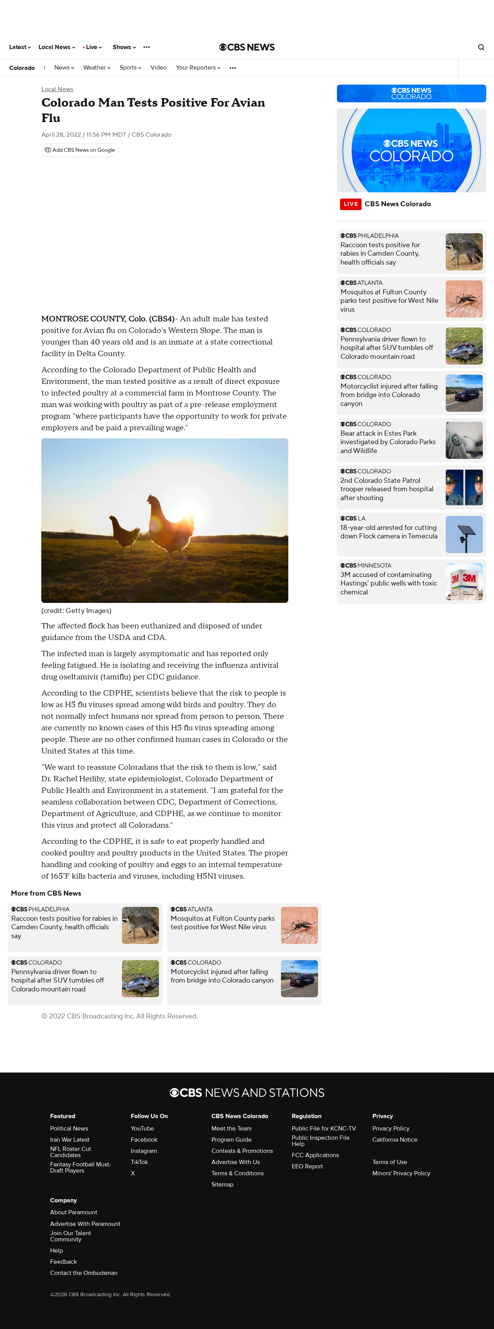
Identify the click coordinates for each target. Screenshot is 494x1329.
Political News (69, 1128)
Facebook (144, 1140)
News (62, 67)
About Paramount (73, 1212)
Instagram (144, 1151)
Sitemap (222, 1184)
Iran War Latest (70, 1140)
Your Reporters (196, 67)
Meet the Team (231, 1128)
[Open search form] (481, 47)
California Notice (395, 1140)
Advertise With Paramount (85, 1224)
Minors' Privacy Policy (401, 1173)
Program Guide (231, 1140)
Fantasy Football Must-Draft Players (80, 1167)
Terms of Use (389, 1162)
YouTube (142, 1128)
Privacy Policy (390, 1128)
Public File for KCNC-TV (324, 1128)
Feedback (63, 1262)
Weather (95, 67)
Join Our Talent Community (70, 1236)
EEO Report (307, 1166)
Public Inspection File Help (321, 1141)
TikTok (139, 1162)
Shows (123, 47)
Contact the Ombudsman (84, 1273)
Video (159, 67)
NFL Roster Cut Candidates (70, 1152)
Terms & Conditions (237, 1173)
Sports (129, 67)
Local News (55, 47)
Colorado (22, 68)
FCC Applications (315, 1155)
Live (92, 47)
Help (56, 1251)
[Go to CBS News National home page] (247, 47)
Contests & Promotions (242, 1151)
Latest (18, 47)
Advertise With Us (235, 1162)
